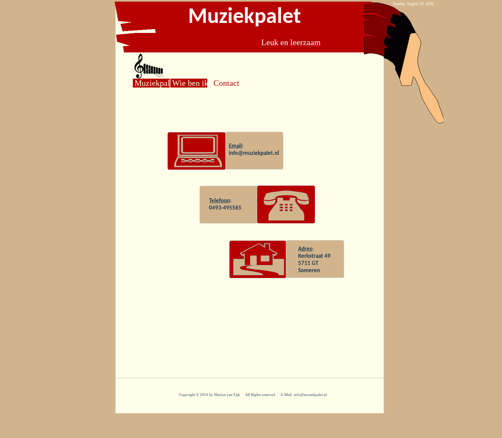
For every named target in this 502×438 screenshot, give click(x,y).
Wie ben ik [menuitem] (189, 83)
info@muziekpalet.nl (254, 153)
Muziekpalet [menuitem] (152, 83)
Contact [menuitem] (226, 83)
